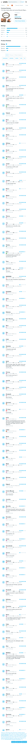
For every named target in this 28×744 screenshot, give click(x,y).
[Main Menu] (1, 2)
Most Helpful (18, 55)
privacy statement (5, 734)
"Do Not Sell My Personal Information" (13, 739)
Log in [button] (22, 2)
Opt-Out (18, 742)
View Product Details (20, 21)
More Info (24, 742)
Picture (11, 55)
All (7, 55)
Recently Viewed (19, 5)
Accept (13, 742)
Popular (3, 5)
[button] (20, 2)
